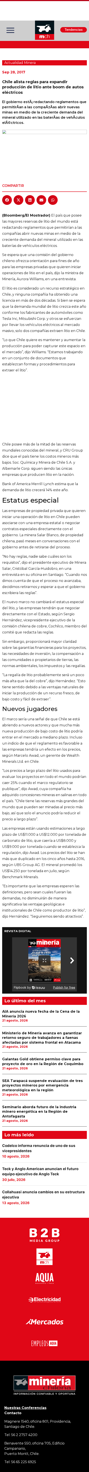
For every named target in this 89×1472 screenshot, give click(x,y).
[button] (7, 200)
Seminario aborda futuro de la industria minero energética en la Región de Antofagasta (39, 1111)
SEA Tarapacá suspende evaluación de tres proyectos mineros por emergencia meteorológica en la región (42, 1085)
